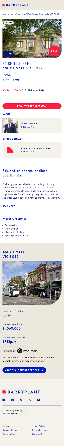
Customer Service (9, 430)
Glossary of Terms (9, 434)
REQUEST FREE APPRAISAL (32, 106)
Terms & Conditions (40, 430)
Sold (4, 14)
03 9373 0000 (28, 151)
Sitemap (5, 426)
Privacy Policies (38, 426)
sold (5, 90)
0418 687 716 (27, 126)
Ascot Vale (15, 14)
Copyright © (37, 434)
